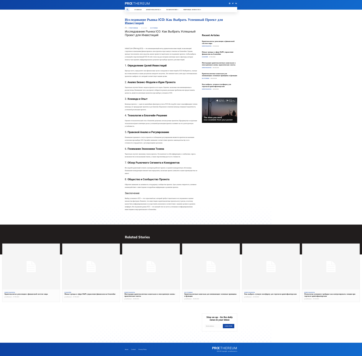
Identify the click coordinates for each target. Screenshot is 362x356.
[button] (127, 10)
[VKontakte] (236, 3)
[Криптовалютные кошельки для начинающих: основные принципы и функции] (211, 266)
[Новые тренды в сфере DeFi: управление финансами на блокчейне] (91, 266)
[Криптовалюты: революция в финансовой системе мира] (31, 266)
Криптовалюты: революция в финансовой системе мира (218, 42)
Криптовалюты (206, 46)
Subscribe (229, 326)
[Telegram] (230, 3)
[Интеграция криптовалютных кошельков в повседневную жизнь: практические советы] (151, 266)
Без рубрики (154, 28)
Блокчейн (205, 57)
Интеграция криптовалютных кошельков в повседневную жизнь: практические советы (219, 64)
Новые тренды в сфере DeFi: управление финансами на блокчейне (217, 53)
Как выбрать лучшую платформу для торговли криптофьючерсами (216, 85)
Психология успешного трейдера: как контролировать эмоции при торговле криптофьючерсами (329, 295)
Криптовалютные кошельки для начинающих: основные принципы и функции (219, 74)
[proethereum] (126, 28)
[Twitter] (233, 3)
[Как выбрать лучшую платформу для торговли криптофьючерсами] (271, 266)
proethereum (133, 28)
